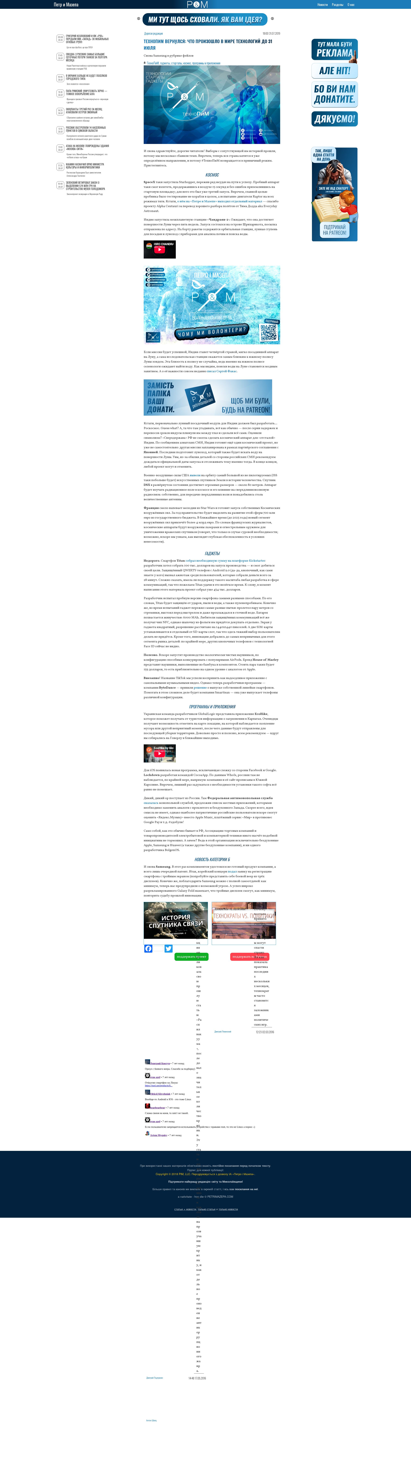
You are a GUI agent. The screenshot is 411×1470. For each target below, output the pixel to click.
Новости (323, 4)
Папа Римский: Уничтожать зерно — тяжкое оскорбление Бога (86, 92)
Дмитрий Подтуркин (154, 1377)
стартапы (176, 63)
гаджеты (165, 63)
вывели (195, 475)
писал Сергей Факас (222, 371)
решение (200, 688)
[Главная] (197, 4)
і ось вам (240, 1189)
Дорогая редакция (153, 33)
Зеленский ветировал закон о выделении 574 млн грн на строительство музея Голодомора (85, 186)
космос (187, 63)
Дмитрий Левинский (222, 1031)
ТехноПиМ (153, 63)
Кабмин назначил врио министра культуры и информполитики (85, 165)
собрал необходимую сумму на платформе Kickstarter (225, 561)
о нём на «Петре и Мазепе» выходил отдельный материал (219, 201)
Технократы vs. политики (229, 909)
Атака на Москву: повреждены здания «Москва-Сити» (87, 147)
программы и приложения (206, 63)
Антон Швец (151, 1420)
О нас (351, 4)
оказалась (151, 803)
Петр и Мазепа (66, 4)
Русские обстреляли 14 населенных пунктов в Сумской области (86, 129)
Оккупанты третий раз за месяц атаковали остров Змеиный (84, 110)
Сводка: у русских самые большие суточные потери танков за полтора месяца (86, 57)
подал (232, 871)
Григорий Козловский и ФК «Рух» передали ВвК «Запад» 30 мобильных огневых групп (87, 39)
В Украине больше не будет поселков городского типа (86, 77)
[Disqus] (212, 1098)
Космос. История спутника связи (167, 909)
